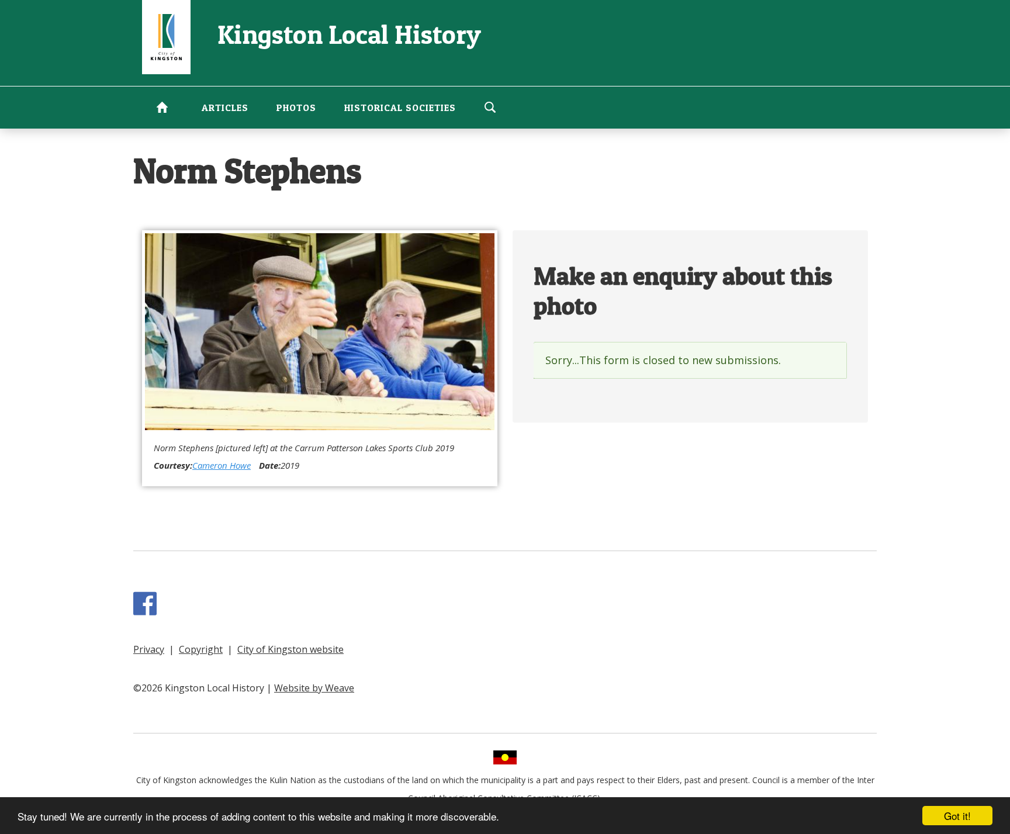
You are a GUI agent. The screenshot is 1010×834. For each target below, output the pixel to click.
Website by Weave (314, 687)
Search (490, 106)
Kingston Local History (349, 34)
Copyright (201, 649)
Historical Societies (400, 107)
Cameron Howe (221, 465)
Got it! (957, 815)
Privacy (148, 649)
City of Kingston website (290, 649)
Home (162, 106)
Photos (296, 107)
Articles (225, 107)
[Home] (166, 36)
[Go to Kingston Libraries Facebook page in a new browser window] (147, 609)
